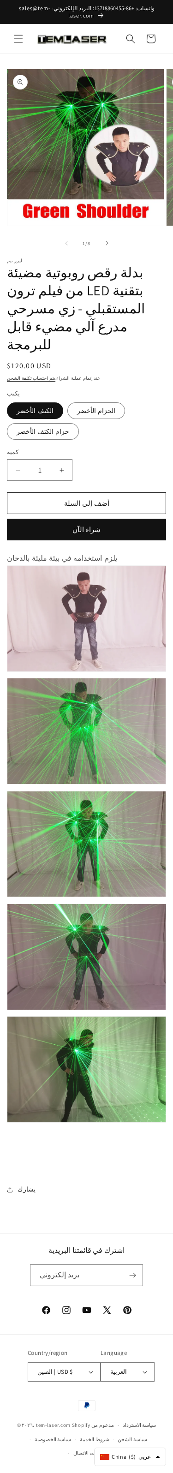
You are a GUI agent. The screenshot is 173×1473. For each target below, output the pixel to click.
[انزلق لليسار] (66, 243)
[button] (18, 39)
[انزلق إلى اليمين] (107, 243)
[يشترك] (132, 1275)
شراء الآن (86, 529)
